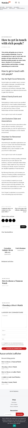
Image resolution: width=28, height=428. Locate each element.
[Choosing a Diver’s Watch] (14, 294)
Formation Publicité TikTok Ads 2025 (7, 250)
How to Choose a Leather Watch (11, 372)
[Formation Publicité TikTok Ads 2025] (7, 240)
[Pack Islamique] (20, 240)
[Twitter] (6, 220)
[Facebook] (3, 220)
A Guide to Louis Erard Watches (11, 377)
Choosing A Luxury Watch (9, 382)
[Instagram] (14, 394)
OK (14, 425)
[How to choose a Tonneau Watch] (14, 270)
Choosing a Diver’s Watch (12, 305)
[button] (18, 2)
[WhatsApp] (13, 220)
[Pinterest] (10, 220)
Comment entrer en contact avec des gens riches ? (7, 210)
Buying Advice (6, 278)
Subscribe (20, 414)
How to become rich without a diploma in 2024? (20, 210)
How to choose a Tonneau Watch (12, 282)
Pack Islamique (21, 248)
